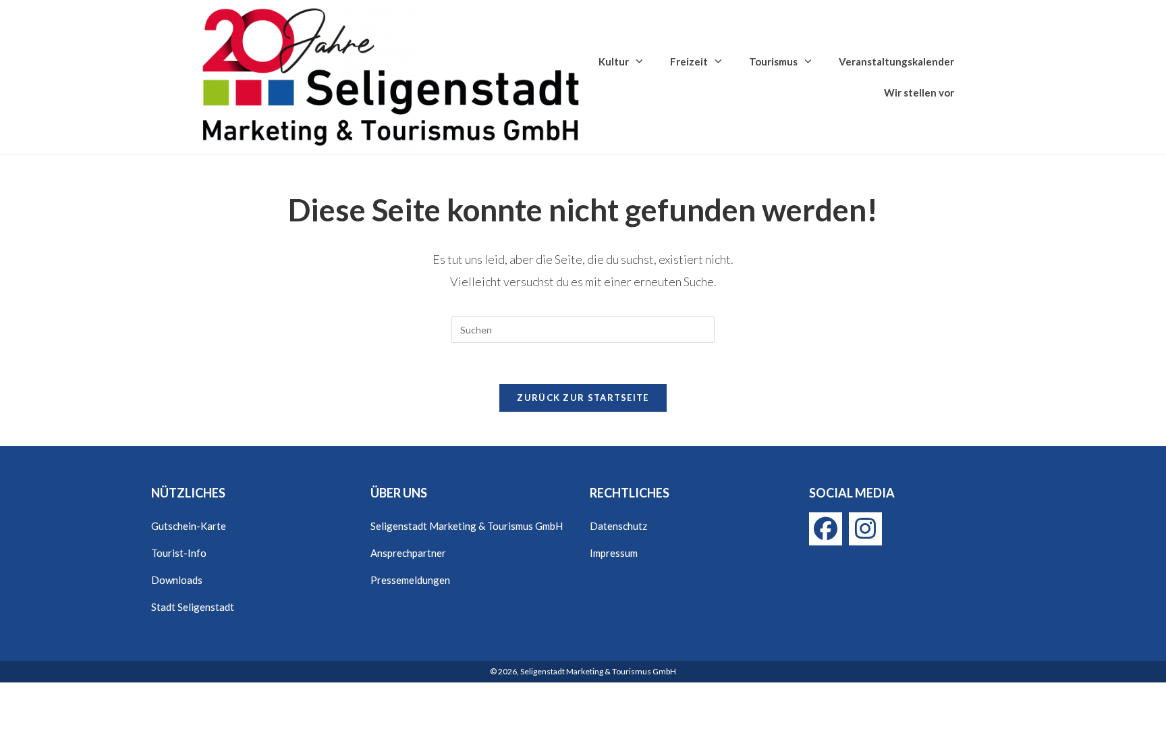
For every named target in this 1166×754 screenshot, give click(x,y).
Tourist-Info (178, 553)
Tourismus (773, 61)
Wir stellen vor (919, 92)
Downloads (176, 580)
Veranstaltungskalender (896, 61)
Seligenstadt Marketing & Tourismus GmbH (466, 526)
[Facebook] (825, 528)
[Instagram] (865, 528)
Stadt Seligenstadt (192, 607)
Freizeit (689, 61)
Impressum (614, 553)
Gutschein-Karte (188, 526)
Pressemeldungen (410, 580)
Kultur (614, 61)
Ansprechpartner (408, 553)
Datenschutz (618, 526)
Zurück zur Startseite (582, 397)
